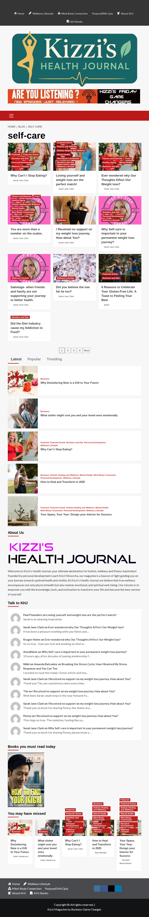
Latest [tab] (16, 359)
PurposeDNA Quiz (102, 13)
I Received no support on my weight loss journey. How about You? (74, 234)
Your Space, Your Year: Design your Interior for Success (76, 514)
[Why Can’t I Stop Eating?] (23, 445)
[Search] (137, 115)
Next (86, 350)
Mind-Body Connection (68, 158)
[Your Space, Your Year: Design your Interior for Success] (23, 510)
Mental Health (63, 154)
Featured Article (31, 154)
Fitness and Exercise (67, 146)
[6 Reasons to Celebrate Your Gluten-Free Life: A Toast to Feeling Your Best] (120, 268)
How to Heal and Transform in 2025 (63, 481)
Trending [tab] (54, 359)
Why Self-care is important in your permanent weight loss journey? (84, 651)
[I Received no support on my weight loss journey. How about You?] (74, 210)
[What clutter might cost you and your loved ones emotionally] (23, 413)
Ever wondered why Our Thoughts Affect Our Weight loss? (118, 180)
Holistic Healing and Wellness (71, 150)
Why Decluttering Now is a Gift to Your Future (70, 382)
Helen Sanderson (20, 856)
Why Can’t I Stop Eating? (29, 175)
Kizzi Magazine (57, 909)
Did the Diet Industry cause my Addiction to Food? (27, 328)
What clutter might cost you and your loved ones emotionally (79, 415)
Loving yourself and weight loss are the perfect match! (70, 180)
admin (106, 305)
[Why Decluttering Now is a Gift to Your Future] (23, 380)
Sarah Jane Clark (21, 180)
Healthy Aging (109, 162)
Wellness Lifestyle (20, 166)
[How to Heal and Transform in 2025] (23, 478)
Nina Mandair (100, 853)
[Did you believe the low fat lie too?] (74, 268)
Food (127, 158)
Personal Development (22, 162)
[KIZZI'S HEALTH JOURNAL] (74, 553)
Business (61, 220)
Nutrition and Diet (20, 158)
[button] (11, 115)
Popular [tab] (33, 359)
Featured (16, 154)
